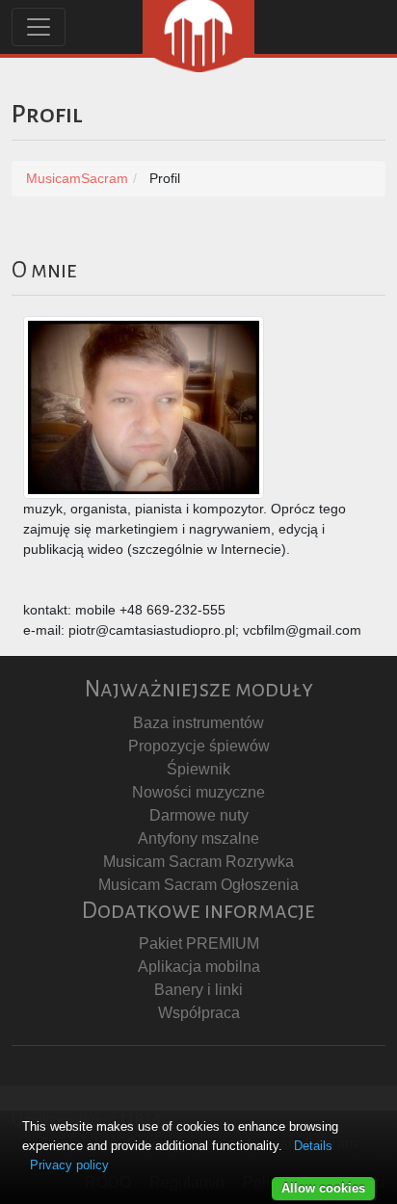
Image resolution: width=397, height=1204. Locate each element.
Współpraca (199, 1013)
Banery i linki (198, 990)
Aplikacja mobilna (199, 966)
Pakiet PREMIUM (199, 943)
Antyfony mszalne (198, 838)
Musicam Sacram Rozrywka (198, 861)
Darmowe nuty (199, 815)
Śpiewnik (198, 769)
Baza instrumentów (198, 723)
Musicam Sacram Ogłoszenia (198, 885)
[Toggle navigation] (39, 27)
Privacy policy (69, 1165)
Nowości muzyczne (198, 792)
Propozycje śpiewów (199, 746)
